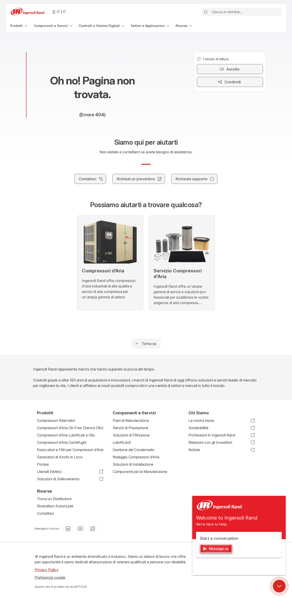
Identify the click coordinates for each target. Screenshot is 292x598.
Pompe (43, 464)
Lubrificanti (122, 442)
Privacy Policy (46, 569)
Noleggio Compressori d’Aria (136, 457)
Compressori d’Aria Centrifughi (61, 442)
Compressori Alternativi (56, 420)
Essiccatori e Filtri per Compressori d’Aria (70, 449)
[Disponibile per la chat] (279, 586)
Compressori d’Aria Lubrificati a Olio (66, 435)
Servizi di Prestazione (130, 428)
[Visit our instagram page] (92, 528)
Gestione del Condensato (133, 449)
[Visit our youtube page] (80, 528)
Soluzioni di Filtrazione (131, 435)
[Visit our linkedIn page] (68, 528)
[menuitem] (19, 25)
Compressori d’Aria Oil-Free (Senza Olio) (70, 428)
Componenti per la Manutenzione (140, 471)
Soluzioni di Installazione (133, 464)
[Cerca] (206, 12)
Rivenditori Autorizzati (55, 506)
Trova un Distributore (54, 498)
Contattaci (45, 513)
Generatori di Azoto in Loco (60, 457)
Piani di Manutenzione (131, 420)
